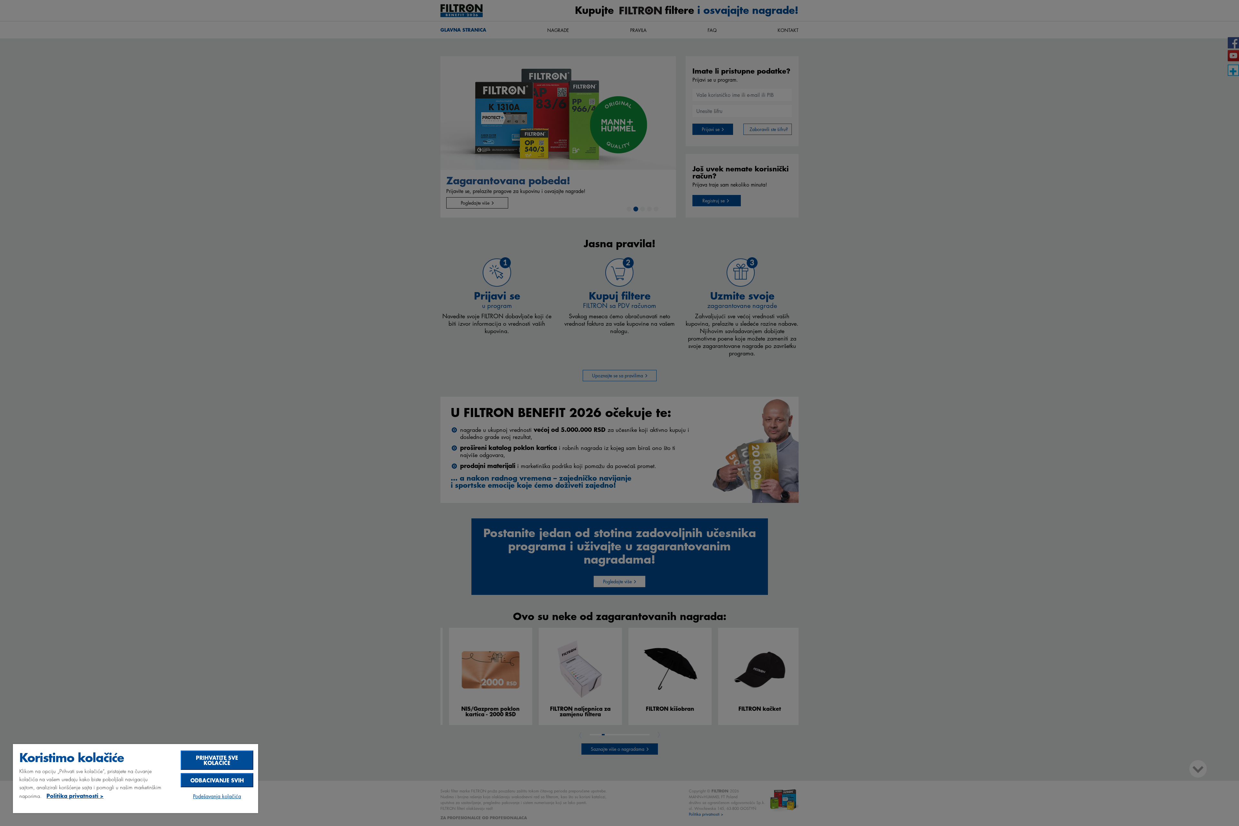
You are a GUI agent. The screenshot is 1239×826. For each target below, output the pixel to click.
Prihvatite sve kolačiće (217, 760)
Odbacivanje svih (217, 780)
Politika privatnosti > (75, 795)
